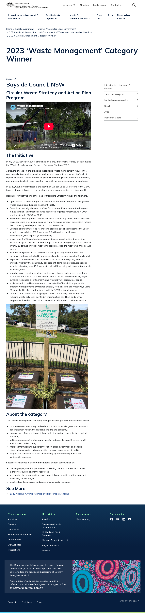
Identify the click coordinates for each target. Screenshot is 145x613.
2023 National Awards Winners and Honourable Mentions (39, 493)
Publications (14, 549)
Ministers (67, 5)
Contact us (116, 5)
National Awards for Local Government (56, 28)
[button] (134, 5)
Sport (100, 15)
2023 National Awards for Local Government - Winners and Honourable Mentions (50, 32)
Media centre (99, 5)
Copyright (12, 602)
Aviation (46, 519)
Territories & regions (52, 17)
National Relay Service (53, 540)
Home (9, 28)
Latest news (14, 539)
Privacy (40, 602)
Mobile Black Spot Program (51, 533)
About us (84, 5)
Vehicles (46, 550)
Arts (110, 15)
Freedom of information (20, 534)
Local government (24, 28)
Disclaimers (27, 602)
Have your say (83, 519)
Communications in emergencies (51, 525)
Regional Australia (51, 545)
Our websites (14, 544)
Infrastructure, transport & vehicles (23, 17)
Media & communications (79, 17)
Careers (12, 524)
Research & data (124, 17)
